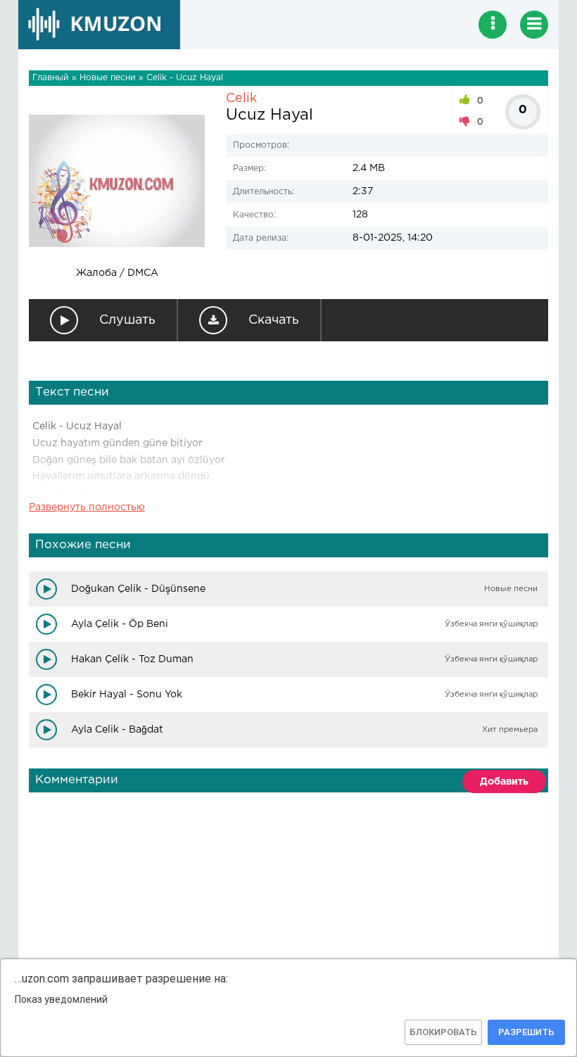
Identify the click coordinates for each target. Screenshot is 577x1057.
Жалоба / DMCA (117, 273)
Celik (241, 98)
